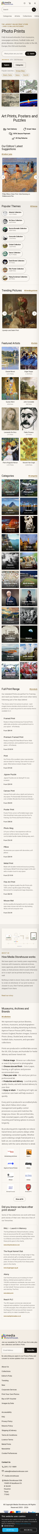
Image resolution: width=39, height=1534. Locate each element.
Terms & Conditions (9, 1435)
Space (17, 75)
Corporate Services (9, 1390)
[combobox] (17, 9)
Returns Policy (7, 1426)
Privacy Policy (7, 1421)
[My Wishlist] (24, 3)
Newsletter (6, 1449)
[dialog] (19, 1523)
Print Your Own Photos (10, 1394)
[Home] (8, 3)
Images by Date (8, 1403)
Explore (6, 65)
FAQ (3, 1417)
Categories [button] (7, 16)
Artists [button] (17, 16)
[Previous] (3, 177)
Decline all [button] (28, 1530)
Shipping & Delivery (9, 1430)
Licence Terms (7, 1440)
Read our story (7, 995)
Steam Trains (7, 75)
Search (32, 53)
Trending (5, 1380)
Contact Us (6, 1462)
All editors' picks (7, 154)
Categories (19, 65)
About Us (5, 1367)
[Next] (36, 177)
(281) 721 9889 (10, 1467)
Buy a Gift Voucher (9, 1399)
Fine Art (25, 75)
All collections (6, 1017)
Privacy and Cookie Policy (23, 1523)
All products (33, 689)
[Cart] (29, 3)
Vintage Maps (20, 71)
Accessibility (7, 1412)
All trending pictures (30, 290)
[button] (19, 1526)
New (3, 1385)
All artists (34, 343)
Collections (27, 16)
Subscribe (30, 1350)
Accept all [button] (10, 1530)
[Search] (34, 10)
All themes (33, 206)
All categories (32, 476)
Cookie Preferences (9, 1453)
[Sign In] (35, 3)
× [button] (36, 1515)
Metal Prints (6, 1444)
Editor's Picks (7, 1376)
